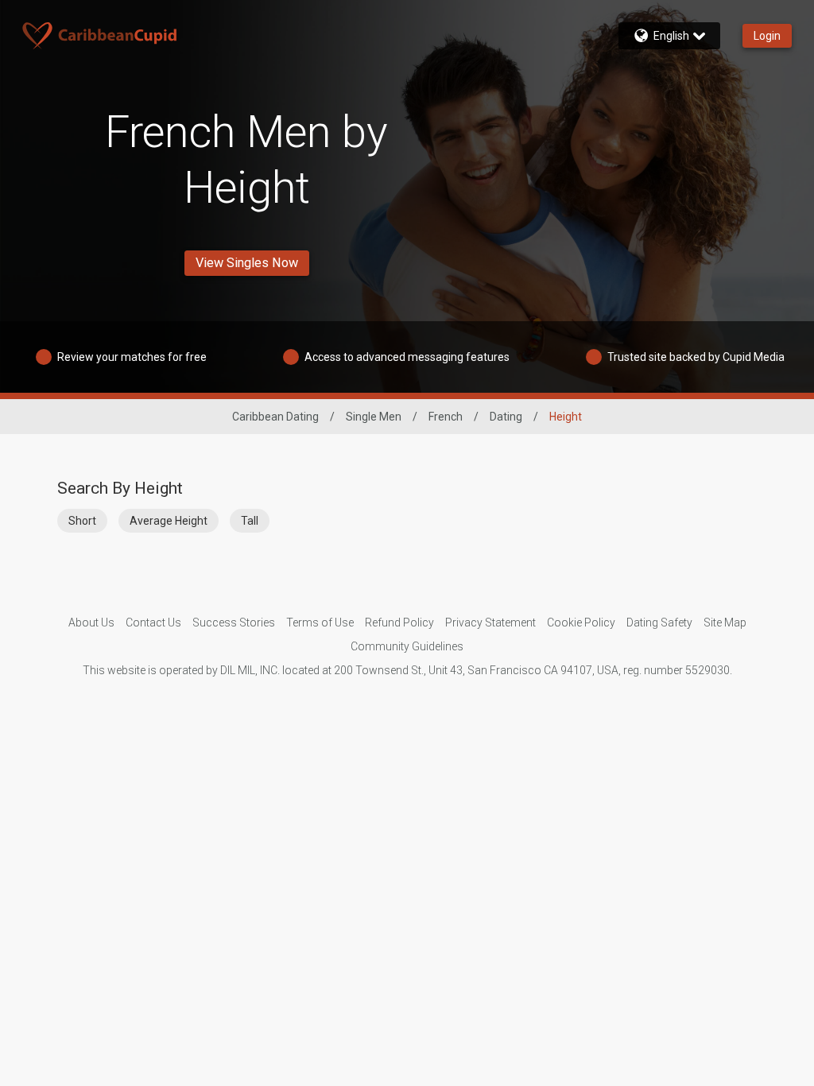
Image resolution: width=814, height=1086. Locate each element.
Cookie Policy (581, 622)
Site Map (725, 622)
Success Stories (233, 622)
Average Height (168, 520)
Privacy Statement (490, 622)
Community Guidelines (407, 646)
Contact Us (153, 622)
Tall (249, 520)
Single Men (373, 416)
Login (767, 35)
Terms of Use (320, 622)
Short (82, 520)
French (445, 416)
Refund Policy (399, 622)
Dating (506, 416)
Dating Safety (659, 622)
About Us (91, 622)
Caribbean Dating (275, 416)
